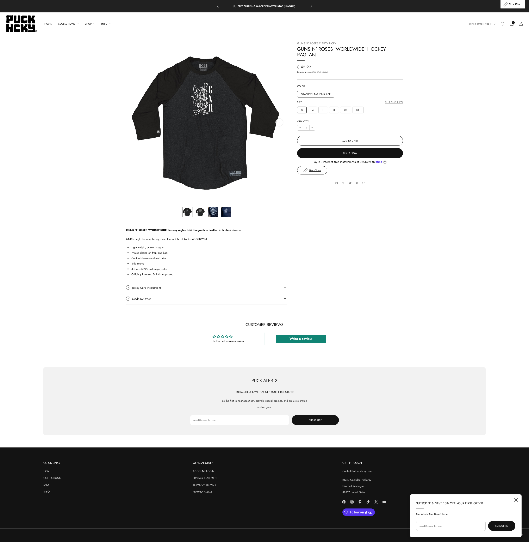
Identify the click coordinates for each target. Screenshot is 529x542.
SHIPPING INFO (394, 102)
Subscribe (501, 526)
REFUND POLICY (202, 492)
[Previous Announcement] (217, 6)
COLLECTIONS (52, 478)
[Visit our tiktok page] (368, 502)
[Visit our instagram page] (352, 502)
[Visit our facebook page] (344, 502)
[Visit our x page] (376, 502)
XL (334, 110)
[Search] (502, 24)
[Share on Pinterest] (357, 183)
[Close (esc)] (516, 500)
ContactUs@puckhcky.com (357, 471)
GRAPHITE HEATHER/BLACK (316, 94)
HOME (48, 23)
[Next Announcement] (311, 6)
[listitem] (264, 6)
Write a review (301, 338)
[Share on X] (343, 183)
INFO (46, 492)
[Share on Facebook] (337, 183)
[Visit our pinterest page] (360, 502)
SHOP (46, 485)
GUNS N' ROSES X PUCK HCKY (316, 43)
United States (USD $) (480, 24)
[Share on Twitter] (350, 183)
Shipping (301, 71)
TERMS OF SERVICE (204, 485)
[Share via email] (363, 183)
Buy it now (350, 153)
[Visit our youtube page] (384, 502)
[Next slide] (279, 122)
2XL (346, 110)
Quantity (303, 121)
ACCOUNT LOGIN (203, 471)
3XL (358, 110)
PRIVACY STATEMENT (205, 478)
